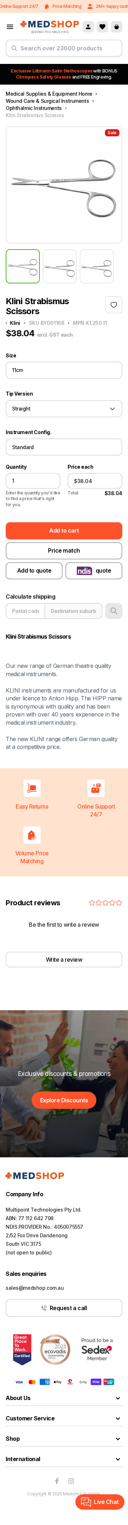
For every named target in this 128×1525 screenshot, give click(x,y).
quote (103, 570)
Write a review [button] (64, 959)
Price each (80, 467)
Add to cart (64, 530)
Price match (64, 550)
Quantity (16, 467)
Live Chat (106, 1501)
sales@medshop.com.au (35, 1288)
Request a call (68, 1308)
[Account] (88, 26)
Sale (112, 132)
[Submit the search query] (14, 51)
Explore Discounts (64, 1100)
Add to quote (34, 570)
